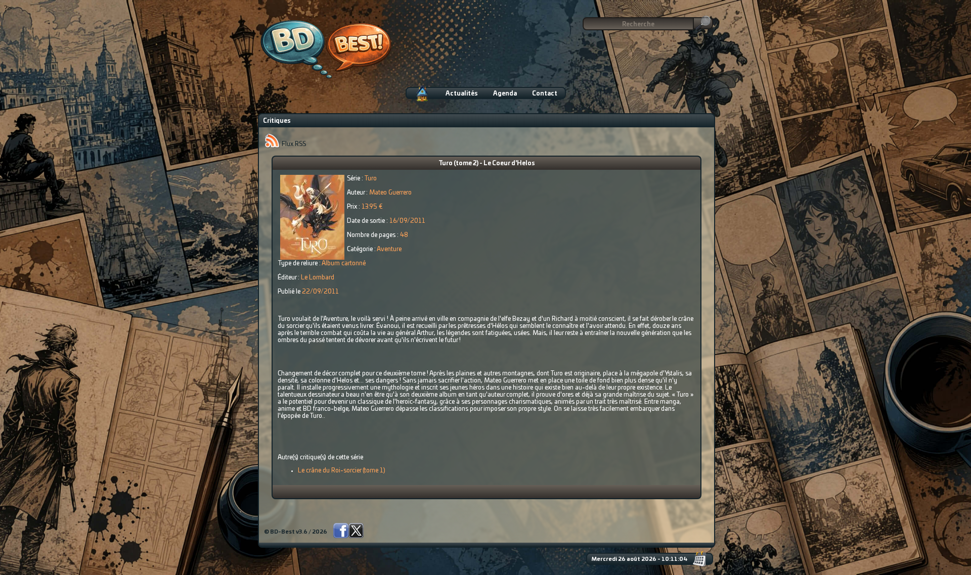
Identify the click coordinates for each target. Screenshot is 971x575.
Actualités (462, 93)
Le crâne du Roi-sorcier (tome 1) (341, 470)
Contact (544, 93)
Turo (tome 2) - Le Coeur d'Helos (486, 163)
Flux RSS (293, 144)
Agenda (505, 93)
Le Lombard (317, 277)
